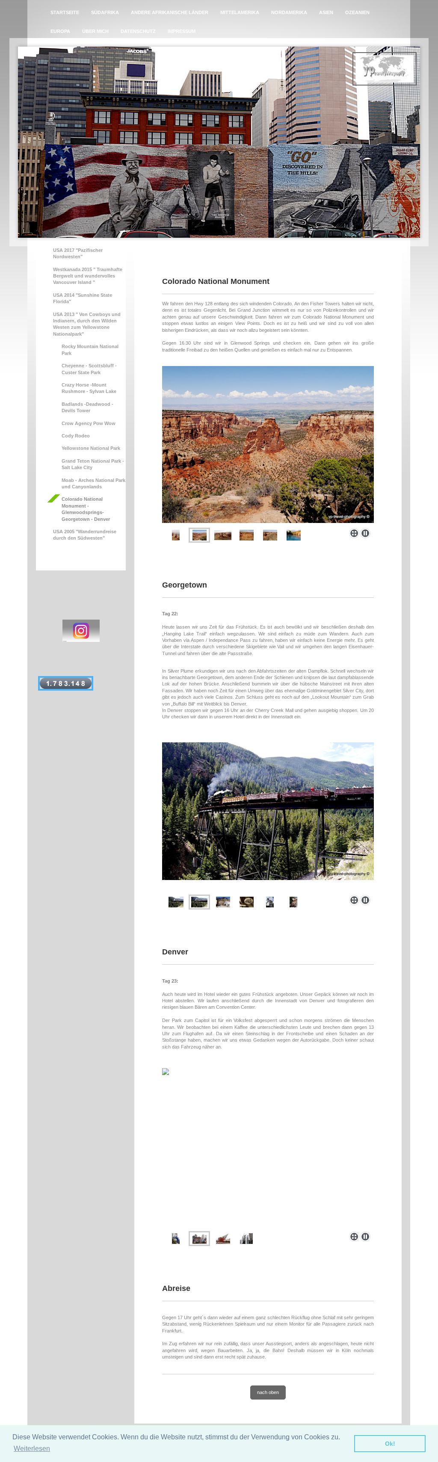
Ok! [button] (390, 1443)
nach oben (268, 1392)
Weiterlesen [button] (32, 1448)
